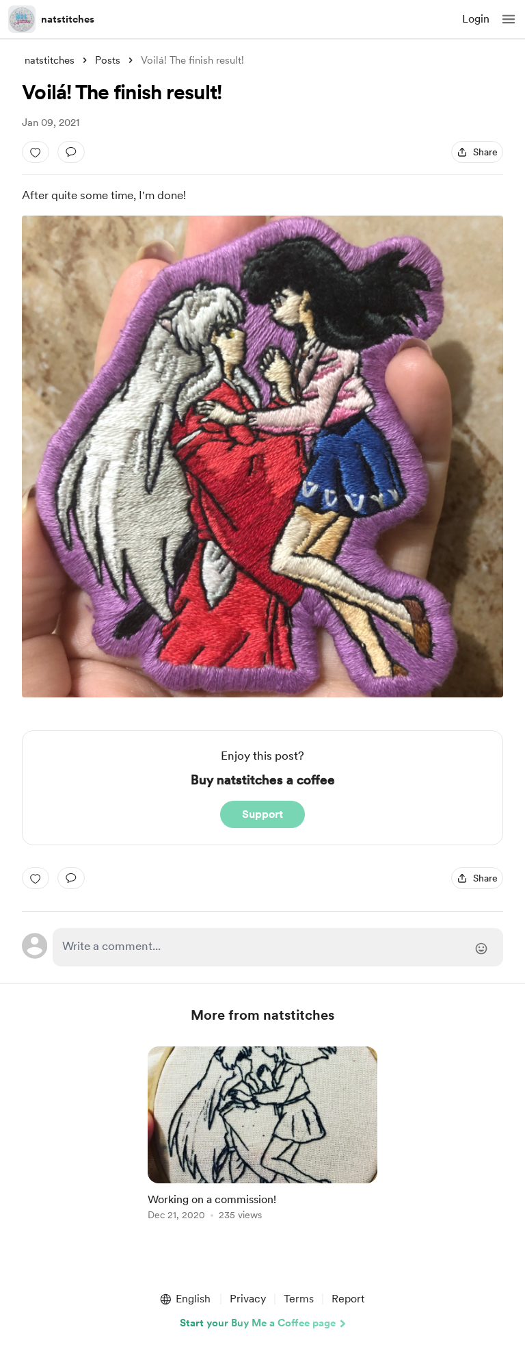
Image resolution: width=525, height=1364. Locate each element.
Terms (299, 1298)
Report (348, 1298)
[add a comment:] (71, 152)
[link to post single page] (262, 1135)
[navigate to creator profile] (22, 19)
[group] (262, 1141)
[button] (508, 19)
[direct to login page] (278, 947)
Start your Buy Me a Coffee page (258, 1323)
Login (475, 18)
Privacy (248, 1298)
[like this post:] (35, 152)
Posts (107, 60)
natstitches (67, 19)
